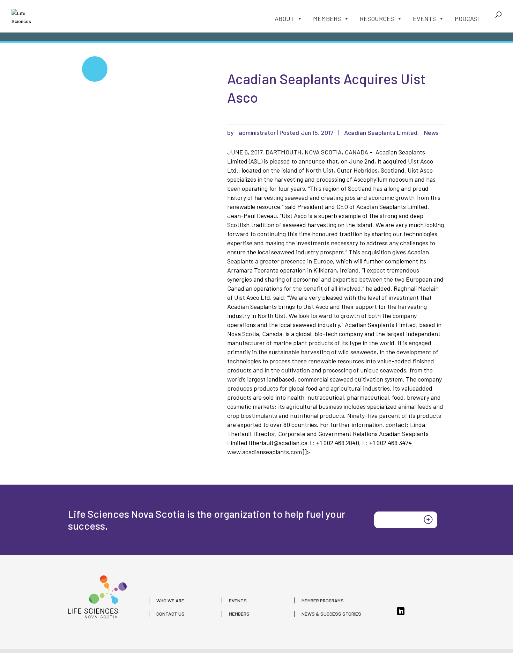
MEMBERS (239, 614)
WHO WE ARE (170, 600)
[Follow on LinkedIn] (400, 611)
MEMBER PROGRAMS (323, 600)
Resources (377, 18)
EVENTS (238, 600)
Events (424, 18)
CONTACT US (170, 614)
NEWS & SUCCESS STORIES (331, 614)
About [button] (284, 18)
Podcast (468, 18)
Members (327, 18)
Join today (395, 519)
